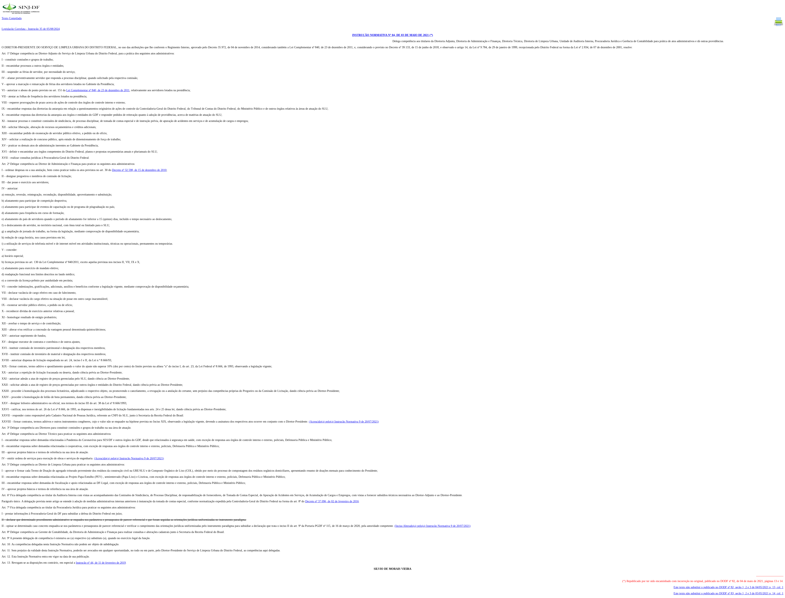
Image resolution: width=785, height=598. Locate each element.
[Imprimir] (778, 25)
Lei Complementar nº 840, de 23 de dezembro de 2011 (97, 90)
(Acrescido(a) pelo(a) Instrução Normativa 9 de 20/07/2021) (344, 421)
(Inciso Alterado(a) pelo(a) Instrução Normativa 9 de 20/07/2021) (433, 525)
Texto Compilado (12, 18)
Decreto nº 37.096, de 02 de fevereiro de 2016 (332, 501)
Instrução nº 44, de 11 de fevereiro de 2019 (101, 562)
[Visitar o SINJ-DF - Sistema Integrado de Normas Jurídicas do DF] (21, 15)
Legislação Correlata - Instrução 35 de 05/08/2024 (31, 28)
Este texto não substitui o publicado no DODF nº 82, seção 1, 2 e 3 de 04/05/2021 (728, 587)
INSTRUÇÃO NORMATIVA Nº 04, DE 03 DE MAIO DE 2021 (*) (392, 35)
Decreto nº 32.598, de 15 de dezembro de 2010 (139, 170)
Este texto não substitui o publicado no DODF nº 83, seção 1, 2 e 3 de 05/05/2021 (728, 593)
